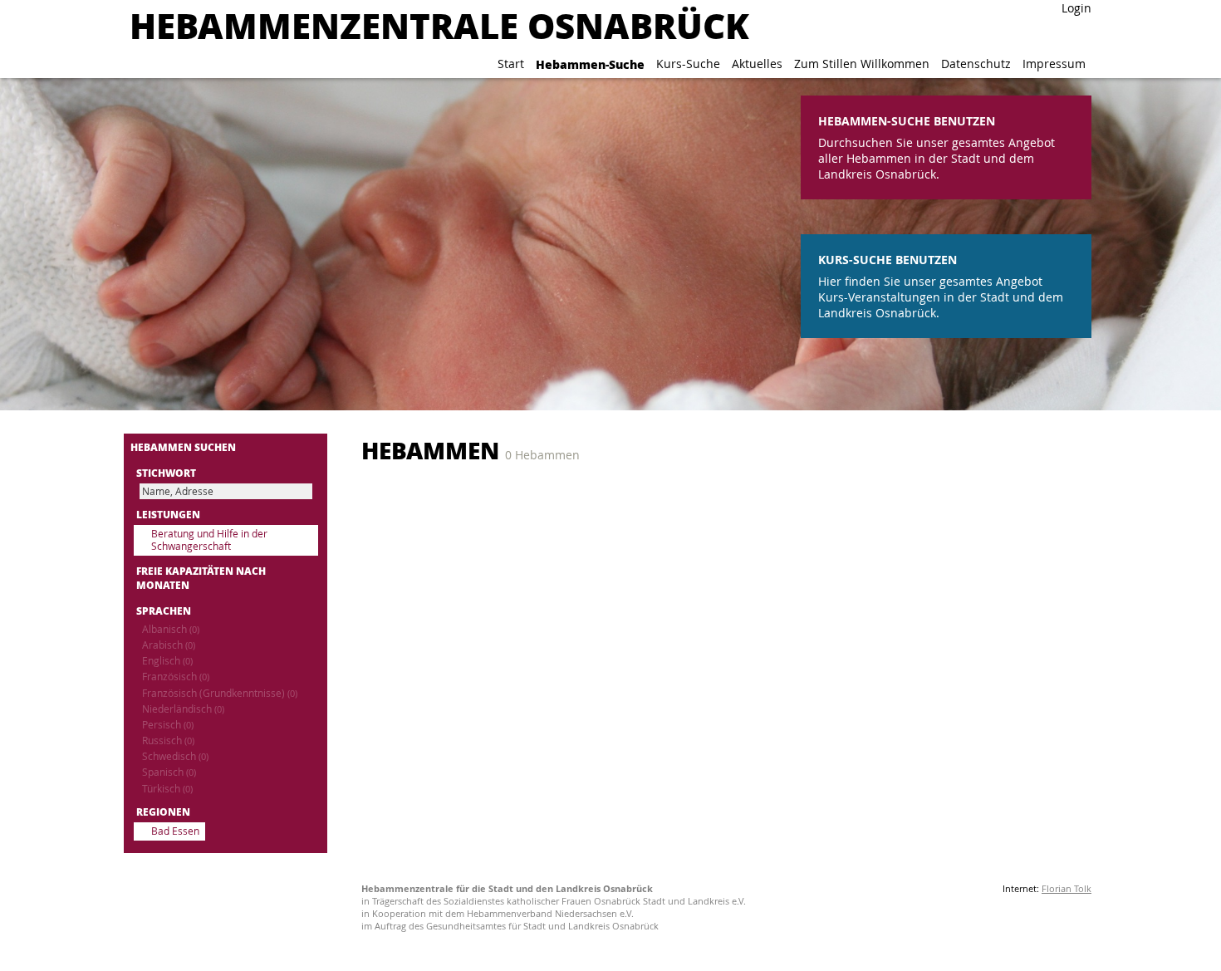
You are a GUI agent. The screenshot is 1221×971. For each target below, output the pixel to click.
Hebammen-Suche (590, 64)
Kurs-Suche (688, 63)
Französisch (175, 676)
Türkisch (167, 788)
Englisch (167, 661)
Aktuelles (757, 63)
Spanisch (169, 772)
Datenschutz (976, 63)
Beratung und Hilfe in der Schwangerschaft (209, 539)
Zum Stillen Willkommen (861, 63)
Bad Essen (175, 831)
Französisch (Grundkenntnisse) (219, 693)
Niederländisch (183, 709)
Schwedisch (175, 756)
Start (511, 63)
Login (1076, 8)
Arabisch (168, 645)
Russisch (168, 740)
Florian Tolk (1066, 888)
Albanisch (170, 629)
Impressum (1054, 63)
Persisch (168, 724)
